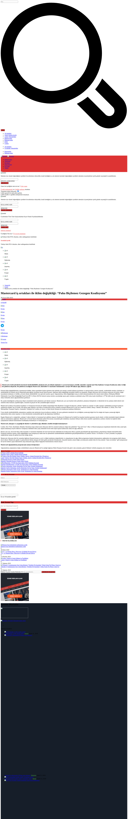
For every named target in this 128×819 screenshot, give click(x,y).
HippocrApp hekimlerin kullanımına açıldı (13, 546)
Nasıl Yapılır (8, 164)
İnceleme (7, 163)
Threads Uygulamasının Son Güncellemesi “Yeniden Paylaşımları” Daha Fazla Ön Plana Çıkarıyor (30, 567)
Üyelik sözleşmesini (7, 189)
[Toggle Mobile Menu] (1, 171)
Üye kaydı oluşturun (19, 233)
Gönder (3, 485)
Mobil (34, 778)
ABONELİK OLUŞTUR (48, 572)
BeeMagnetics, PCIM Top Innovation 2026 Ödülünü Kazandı (24, 464)
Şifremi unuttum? (6, 230)
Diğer (6, 142)
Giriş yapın (24, 186)
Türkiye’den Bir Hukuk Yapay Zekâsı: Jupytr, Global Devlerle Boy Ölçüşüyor (28, 458)
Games (6, 143)
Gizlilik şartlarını (20, 189)
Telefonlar (7, 161)
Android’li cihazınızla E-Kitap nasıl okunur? (17, 775)
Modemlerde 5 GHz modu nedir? (14, 633)
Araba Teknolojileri (10, 137)
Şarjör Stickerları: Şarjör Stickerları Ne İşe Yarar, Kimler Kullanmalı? (26, 468)
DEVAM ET (4, 183)
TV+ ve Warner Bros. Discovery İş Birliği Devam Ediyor (18, 553)
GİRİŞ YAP (4, 227)
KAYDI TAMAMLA (6, 210)
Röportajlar (7, 151)
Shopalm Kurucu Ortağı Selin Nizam (17, 461)
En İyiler (7, 166)
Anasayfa (7, 285)
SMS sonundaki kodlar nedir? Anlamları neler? (18, 778)
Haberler (3, 454)
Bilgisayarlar (8, 138)
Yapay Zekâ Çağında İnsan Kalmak (16, 454)
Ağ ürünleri (7, 133)
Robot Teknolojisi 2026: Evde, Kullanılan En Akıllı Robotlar (24, 471)
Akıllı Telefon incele (10, 135)
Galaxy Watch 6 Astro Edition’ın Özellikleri (14, 560)
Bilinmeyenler (8, 140)
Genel (6, 287)
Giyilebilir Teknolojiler (11, 148)
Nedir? (6, 168)
